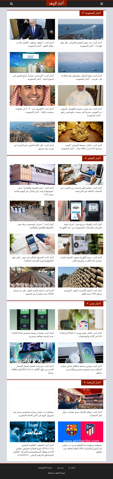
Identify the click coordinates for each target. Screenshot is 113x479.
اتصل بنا (72, 467)
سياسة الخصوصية (45, 467)
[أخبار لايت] (56, 3)
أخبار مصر (95, 303)
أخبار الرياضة (94, 382)
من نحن (60, 467)
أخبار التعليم (94, 158)
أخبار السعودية (93, 12)
